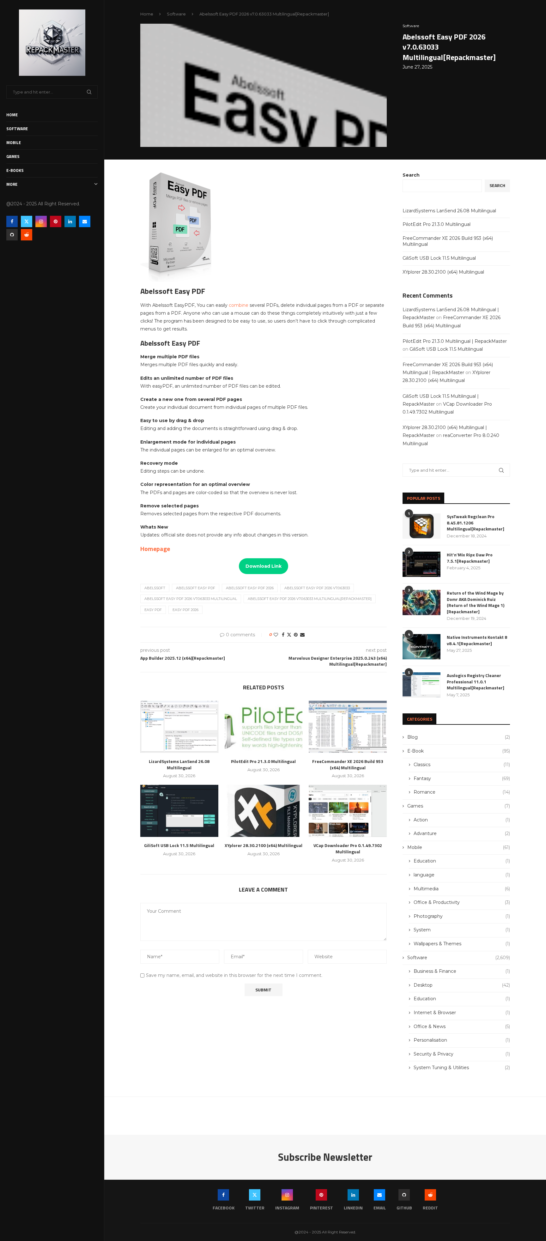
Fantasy (462, 778)
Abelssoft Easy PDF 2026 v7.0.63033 (317, 588)
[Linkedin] (70, 221)
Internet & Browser (462, 1012)
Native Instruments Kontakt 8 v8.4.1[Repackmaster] (477, 640)
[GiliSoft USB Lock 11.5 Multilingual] (179, 811)
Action (462, 820)
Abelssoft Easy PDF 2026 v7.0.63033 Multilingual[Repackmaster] (310, 598)
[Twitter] (26, 221)
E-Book (458, 751)
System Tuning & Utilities (462, 1067)
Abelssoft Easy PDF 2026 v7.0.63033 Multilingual (190, 598)
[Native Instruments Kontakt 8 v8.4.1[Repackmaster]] (421, 646)
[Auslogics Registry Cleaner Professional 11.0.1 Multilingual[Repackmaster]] (421, 685)
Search (411, 175)
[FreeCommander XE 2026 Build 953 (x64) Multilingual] (348, 727)
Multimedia (462, 889)
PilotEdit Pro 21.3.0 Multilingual (263, 761)
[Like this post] (276, 635)
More (11, 184)
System (462, 930)
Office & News (462, 1026)
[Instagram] (41, 221)
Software (17, 128)
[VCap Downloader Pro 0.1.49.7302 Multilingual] (348, 811)
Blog (458, 737)
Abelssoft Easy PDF (195, 588)
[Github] (12, 234)
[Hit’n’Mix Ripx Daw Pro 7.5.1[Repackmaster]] (421, 564)
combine (239, 305)
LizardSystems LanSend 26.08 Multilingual (179, 764)
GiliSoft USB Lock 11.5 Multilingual (179, 845)
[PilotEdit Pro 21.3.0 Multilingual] (264, 727)
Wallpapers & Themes (462, 944)
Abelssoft (154, 588)
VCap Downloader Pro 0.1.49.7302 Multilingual (347, 848)
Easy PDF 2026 (185, 610)
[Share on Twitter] (289, 635)
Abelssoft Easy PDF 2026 (250, 588)
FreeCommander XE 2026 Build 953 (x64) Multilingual (347, 764)
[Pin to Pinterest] (296, 635)
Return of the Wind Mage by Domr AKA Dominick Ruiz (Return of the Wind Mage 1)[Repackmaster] (475, 602)
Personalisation (462, 1040)
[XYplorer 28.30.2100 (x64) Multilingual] (264, 811)
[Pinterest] (55, 221)
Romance (462, 792)
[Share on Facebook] (283, 635)
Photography (462, 916)
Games (13, 156)
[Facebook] (12, 221)
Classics (462, 764)
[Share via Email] (302, 635)
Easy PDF (153, 610)
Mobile (13, 142)
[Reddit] (26, 234)
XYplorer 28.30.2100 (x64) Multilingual (263, 845)
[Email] (84, 221)
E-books (15, 170)
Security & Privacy (462, 1054)
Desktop (462, 985)
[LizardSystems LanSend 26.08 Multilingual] (179, 727)
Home (12, 115)
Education (462, 861)
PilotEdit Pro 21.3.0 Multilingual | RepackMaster (455, 341)
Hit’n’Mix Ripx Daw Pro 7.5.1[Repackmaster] (470, 558)
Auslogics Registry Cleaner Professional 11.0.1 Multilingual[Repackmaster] (475, 681)
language (462, 875)
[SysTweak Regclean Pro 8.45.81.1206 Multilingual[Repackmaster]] (421, 526)
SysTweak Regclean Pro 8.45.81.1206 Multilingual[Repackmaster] (475, 522)
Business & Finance (462, 971)
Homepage (155, 549)
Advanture (462, 833)
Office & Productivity (462, 902)
